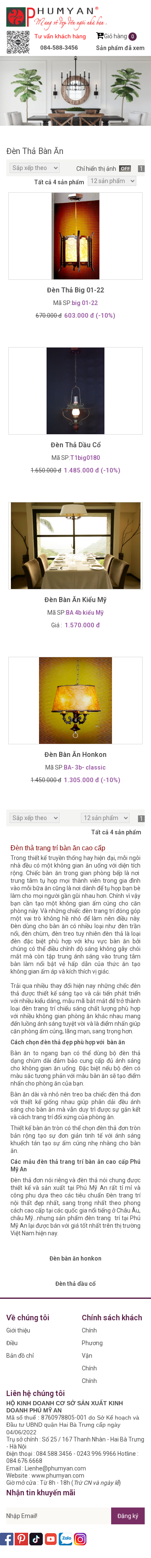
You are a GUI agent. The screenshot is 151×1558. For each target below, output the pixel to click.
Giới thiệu (18, 1330)
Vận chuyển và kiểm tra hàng (95, 1357)
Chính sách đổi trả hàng (93, 1382)
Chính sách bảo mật (94, 1332)
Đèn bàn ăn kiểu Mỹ (75, 600)
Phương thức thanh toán (92, 1344)
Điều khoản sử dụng (18, 1344)
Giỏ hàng (119, 36)
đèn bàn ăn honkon (75, 755)
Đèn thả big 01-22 (75, 290)
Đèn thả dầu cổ (76, 445)
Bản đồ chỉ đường (20, 1357)
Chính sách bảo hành (94, 1370)
